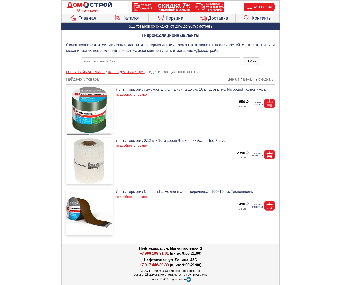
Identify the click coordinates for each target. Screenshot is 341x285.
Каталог (130, 18)
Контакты (262, 18)
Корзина (174, 18)
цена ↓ (249, 79)
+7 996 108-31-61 (154, 253)
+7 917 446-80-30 (154, 265)
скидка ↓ (266, 79)
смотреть (204, 26)
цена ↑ (234, 79)
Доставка (218, 18)
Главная (87, 18)
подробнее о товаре (131, 94)
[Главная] (89, 5)
